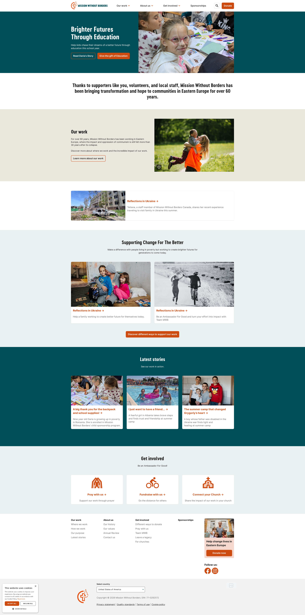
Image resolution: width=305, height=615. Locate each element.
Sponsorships (185, 520)
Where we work (79, 524)
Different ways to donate (148, 524)
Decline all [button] (28, 603)
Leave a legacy (143, 537)
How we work (78, 528)
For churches (142, 541)
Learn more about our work (88, 158)
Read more (21, 599)
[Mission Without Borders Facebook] (207, 571)
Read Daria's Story (83, 56)
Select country (103, 584)
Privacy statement (106, 604)
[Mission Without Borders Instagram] (215, 571)
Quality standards (126, 604)
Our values (109, 528)
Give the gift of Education (113, 56)
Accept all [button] (12, 603)
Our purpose (77, 533)
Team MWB (141, 533)
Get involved (142, 520)
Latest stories (78, 537)
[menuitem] (91, 5)
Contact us (109, 537)
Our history (109, 524)
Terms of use (143, 604)
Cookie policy (158, 604)
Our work (76, 520)
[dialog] (20, 598)
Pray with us (141, 528)
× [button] (35, 586)
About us (108, 520)
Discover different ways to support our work (152, 334)
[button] (20, 608)
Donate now (219, 553)
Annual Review (111, 533)
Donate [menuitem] (228, 5)
